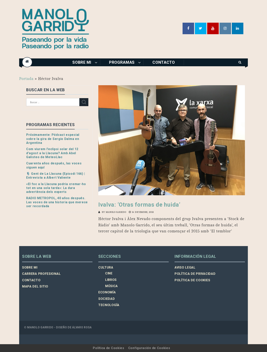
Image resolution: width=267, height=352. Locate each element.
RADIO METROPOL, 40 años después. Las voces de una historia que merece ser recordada (57, 202)
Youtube (213, 28)
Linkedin (237, 28)
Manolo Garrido (116, 212)
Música (111, 286)
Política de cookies (192, 280)
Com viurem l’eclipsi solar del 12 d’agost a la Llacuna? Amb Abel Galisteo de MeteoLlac (52, 153)
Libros (111, 280)
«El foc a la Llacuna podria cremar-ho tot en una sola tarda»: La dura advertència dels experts (56, 188)
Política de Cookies (108, 348)
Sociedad (106, 299)
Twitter (200, 28)
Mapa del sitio (35, 286)
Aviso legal (185, 267)
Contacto (163, 62)
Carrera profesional (41, 274)
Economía (107, 292)
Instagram (225, 28)
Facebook (188, 28)
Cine (109, 273)
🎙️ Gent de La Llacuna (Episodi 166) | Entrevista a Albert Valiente (55, 175)
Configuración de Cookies (149, 348)
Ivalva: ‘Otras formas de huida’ (139, 204)
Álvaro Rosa (82, 327)
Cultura (105, 267)
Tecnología (108, 305)
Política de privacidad (195, 274)
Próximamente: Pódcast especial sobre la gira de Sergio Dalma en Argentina (52, 139)
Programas (122, 62)
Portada (26, 78)
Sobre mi (81, 62)
